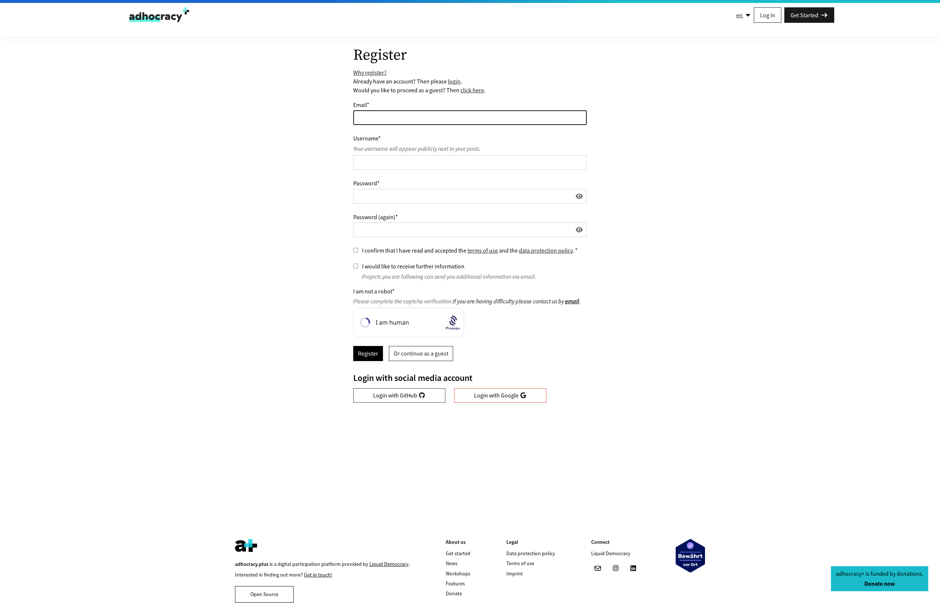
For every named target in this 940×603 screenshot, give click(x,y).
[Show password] (579, 196)
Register (368, 353)
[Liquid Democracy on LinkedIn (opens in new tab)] (633, 568)
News (452, 563)
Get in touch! (318, 574)
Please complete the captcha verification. (467, 301)
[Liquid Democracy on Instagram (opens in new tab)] (615, 568)
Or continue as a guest (421, 353)
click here (472, 90)
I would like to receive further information (413, 266)
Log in (767, 15)
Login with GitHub (395, 395)
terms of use (482, 250)
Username (367, 138)
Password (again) (375, 217)
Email (361, 104)
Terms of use (520, 563)
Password (366, 183)
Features (455, 583)
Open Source (264, 594)
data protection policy (545, 250)
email (572, 301)
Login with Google (497, 395)
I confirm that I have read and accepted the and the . (470, 250)
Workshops (458, 573)
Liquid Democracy (389, 564)
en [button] (740, 15)
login (454, 81)
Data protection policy (530, 553)
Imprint (514, 573)
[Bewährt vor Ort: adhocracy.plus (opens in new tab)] (690, 555)
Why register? (370, 72)
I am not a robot (374, 291)
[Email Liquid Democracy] (597, 568)
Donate (454, 593)
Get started (458, 553)
